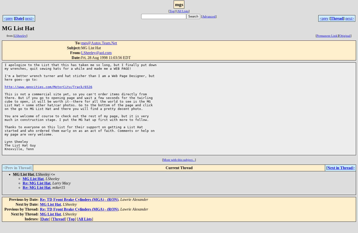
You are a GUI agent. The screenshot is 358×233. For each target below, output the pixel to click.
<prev (8, 18)
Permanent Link (327, 36)
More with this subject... (179, 160)
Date (19, 18)
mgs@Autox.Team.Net (99, 43)
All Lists (182, 11)
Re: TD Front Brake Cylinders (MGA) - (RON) (79, 199)
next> (29, 18)
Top (172, 11)
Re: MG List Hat (36, 183)
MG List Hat (33, 179)
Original (344, 36)
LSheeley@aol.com (96, 53)
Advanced (209, 16)
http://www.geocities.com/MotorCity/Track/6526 (48, 87)
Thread (337, 18)
